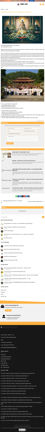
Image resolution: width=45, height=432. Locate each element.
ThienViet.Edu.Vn (22, 426)
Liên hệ (21, 425)
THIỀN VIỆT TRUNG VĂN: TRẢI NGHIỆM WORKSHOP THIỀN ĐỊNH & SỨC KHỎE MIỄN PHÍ (19, 282)
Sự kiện (7, 9)
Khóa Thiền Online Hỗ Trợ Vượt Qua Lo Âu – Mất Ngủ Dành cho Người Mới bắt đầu (18, 223)
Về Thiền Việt (3, 354)
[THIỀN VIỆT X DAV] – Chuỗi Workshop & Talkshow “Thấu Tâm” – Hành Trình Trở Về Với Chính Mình (21, 275)
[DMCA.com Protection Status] (22, 429)
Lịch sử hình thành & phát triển (6, 356)
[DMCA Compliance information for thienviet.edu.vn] (25, 429)
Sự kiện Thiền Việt (4, 363)
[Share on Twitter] (20, 196)
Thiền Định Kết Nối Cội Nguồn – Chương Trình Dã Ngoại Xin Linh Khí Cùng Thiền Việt (27, 188)
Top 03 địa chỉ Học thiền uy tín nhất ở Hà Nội (11, 249)
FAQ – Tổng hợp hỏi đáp (5, 367)
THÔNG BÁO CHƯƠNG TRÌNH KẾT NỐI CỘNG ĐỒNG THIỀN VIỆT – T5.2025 (17, 278)
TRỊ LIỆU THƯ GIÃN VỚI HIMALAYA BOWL (35, 201)
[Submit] (43, 217)
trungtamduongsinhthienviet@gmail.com (10, 347)
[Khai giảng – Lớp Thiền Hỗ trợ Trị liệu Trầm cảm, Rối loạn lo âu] (6, 163)
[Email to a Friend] (22, 196)
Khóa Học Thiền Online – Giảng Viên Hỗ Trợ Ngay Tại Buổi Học (15, 227)
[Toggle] (43, 290)
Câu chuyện (3, 292)
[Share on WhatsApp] (16, 196)
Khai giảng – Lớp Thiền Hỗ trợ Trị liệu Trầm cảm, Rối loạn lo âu (23, 160)
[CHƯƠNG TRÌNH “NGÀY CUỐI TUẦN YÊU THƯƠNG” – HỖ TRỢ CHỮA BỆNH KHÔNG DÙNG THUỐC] (6, 172)
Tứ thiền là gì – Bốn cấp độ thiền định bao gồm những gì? (14, 245)
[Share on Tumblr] (29, 196)
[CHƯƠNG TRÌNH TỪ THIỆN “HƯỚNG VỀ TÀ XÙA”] (6, 154)
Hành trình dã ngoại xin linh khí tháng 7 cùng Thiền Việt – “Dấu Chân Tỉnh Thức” (17, 267)
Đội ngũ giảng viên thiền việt (5, 358)
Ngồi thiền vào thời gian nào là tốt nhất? (11, 260)
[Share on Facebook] (18, 196)
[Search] (40, 4)
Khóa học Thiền (3, 290)
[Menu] (43, 4)
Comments (6, 228)
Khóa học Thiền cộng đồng (8, 230)
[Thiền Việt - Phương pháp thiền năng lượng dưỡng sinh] (22, 4)
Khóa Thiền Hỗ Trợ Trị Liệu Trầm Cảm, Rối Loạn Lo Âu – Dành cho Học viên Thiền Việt (19, 234)
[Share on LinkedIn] (27, 196)
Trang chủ (2, 9)
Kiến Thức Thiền (3, 296)
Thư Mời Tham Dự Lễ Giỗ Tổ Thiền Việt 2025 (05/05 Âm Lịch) (15, 271)
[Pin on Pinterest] (24, 196)
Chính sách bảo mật (26, 425)
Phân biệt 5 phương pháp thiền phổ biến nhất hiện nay (13, 252)
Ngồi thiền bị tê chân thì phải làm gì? (10, 256)
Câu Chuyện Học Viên (4, 365)
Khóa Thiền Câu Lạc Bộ (8, 237)
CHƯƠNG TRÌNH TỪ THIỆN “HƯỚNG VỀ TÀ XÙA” (21, 152)
